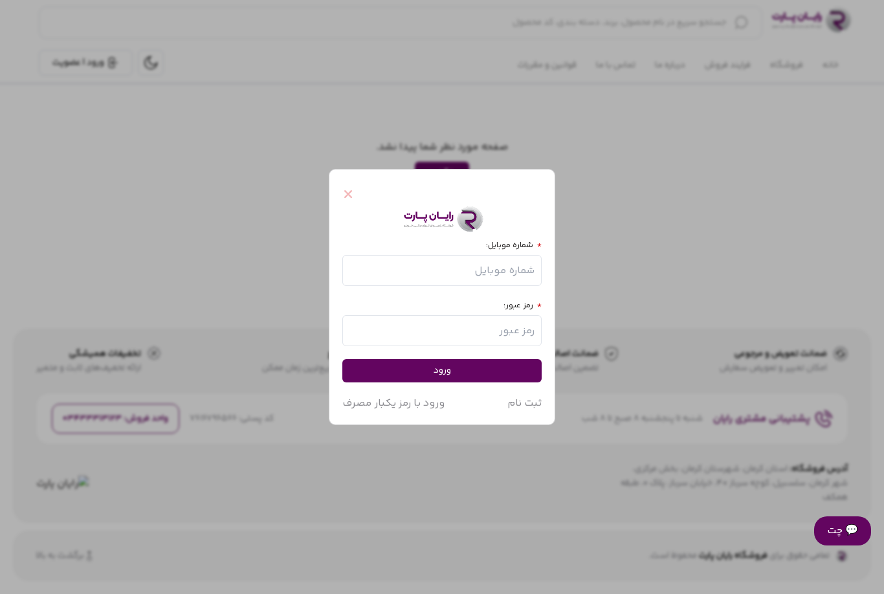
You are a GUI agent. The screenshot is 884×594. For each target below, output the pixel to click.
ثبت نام (524, 403)
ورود (442, 371)
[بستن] (354, 194)
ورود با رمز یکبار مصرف (393, 403)
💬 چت (842, 531)
